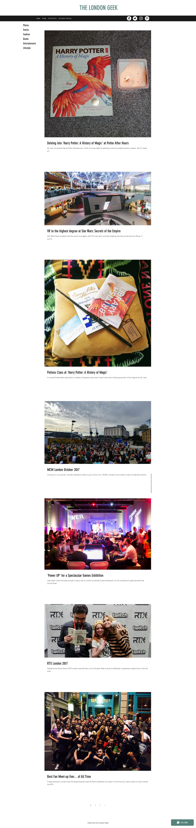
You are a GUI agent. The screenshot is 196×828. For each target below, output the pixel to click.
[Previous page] (91, 805)
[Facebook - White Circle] (129, 18)
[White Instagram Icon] (141, 18)
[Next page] (105, 805)
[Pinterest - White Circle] (147, 18)
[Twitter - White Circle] (135, 18)
